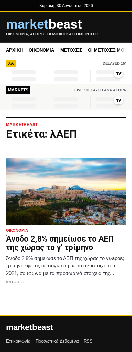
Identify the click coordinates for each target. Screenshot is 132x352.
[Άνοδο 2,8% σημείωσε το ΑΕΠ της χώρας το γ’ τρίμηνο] (66, 191)
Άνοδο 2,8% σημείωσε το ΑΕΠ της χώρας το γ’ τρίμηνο (60, 243)
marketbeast (29, 327)
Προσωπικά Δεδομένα (57, 341)
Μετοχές (71, 50)
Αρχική (14, 50)
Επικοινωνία (18, 341)
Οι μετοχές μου (107, 50)
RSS (88, 341)
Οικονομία (41, 50)
